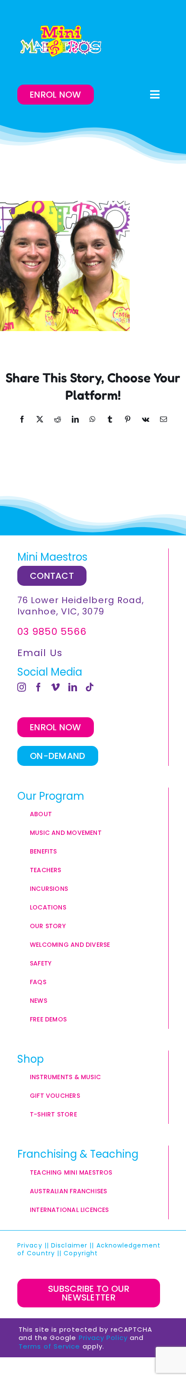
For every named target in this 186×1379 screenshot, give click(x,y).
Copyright (82, 1253)
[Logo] (60, 41)
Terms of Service (49, 1346)
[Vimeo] (55, 687)
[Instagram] (21, 687)
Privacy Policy (103, 1337)
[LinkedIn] (72, 687)
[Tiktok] (89, 687)
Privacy (29, 1245)
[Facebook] (38, 687)
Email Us (39, 653)
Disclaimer (69, 1245)
